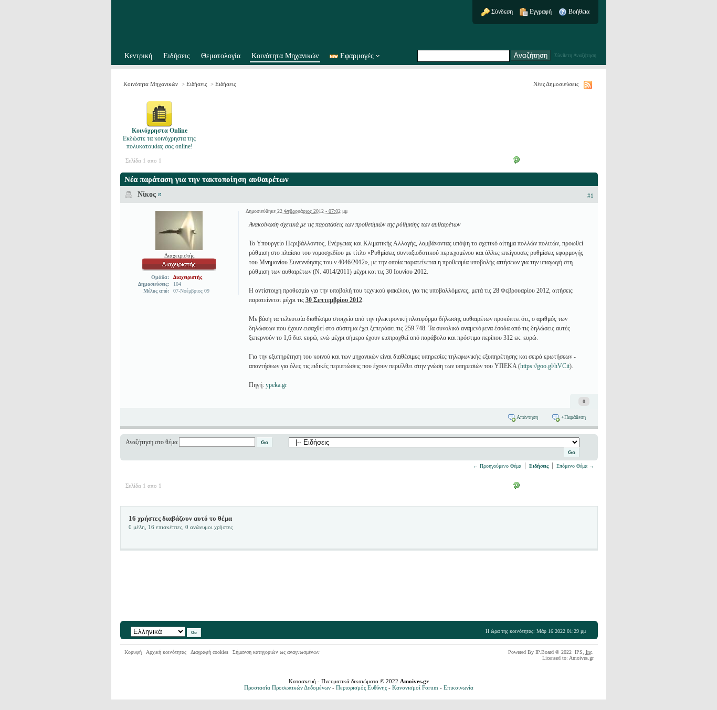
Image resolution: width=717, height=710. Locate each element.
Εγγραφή (540, 11)
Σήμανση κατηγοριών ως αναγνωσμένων (276, 652)
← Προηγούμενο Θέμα (497, 466)
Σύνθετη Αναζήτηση (575, 55)
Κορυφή (133, 652)
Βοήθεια (578, 11)
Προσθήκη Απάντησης (554, 159)
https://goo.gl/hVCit (545, 366)
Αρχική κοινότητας (166, 652)
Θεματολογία (220, 56)
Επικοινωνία (458, 687)
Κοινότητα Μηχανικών (285, 56)
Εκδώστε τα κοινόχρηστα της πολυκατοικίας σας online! (159, 138)
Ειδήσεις (176, 56)
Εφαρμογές (357, 56)
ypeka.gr (276, 385)
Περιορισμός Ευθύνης (361, 687)
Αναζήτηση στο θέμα (151, 442)
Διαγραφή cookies (209, 652)
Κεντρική (138, 56)
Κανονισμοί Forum (415, 687)
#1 (590, 195)
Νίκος (147, 194)
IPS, (583, 652)
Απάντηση (526, 417)
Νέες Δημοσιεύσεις (555, 84)
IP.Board (544, 652)
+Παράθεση (573, 417)
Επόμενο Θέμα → (575, 466)
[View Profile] (159, 194)
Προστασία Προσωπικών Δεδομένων (287, 687)
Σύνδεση (501, 11)
